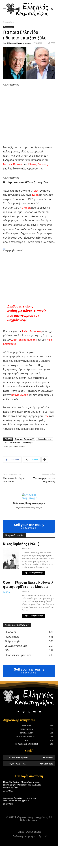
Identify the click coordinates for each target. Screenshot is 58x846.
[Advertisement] (29, 115)
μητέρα (26, 207)
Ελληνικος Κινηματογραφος (19, 43)
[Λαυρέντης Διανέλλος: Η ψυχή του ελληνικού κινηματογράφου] (50, 801)
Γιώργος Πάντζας (13, 164)
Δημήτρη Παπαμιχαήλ (24, 339)
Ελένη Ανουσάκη (32, 331)
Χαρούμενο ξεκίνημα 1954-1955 (13, 480)
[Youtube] (40, 712)
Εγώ (46, 416)
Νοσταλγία (27, 442)
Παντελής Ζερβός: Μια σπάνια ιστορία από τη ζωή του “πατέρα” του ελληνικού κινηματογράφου (22, 784)
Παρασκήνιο (8, 22)
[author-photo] (29, 498)
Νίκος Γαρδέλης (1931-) (21, 544)
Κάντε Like (48, 757)
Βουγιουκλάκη (19, 395)
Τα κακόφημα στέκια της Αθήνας (44, 480)
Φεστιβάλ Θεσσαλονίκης (14, 446)
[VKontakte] (34, 712)
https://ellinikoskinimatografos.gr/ (29, 507)
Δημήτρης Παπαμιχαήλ (24, 439)
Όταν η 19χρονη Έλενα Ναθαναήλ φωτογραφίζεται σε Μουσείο (28, 584)
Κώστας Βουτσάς (38, 164)
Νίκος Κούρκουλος (12, 442)
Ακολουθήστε (46, 764)
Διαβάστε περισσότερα (33, 573)
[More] (44, 460)
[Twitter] (29, 712)
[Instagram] (24, 712)
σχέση (35, 194)
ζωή (36, 190)
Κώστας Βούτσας (44, 439)
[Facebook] (18, 712)
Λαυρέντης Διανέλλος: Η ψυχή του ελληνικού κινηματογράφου (19, 799)
